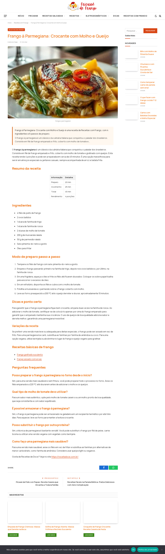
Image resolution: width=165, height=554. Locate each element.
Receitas (74, 16)
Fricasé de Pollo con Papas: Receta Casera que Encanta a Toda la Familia (37, 483)
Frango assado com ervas (29, 359)
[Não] (161, 549)
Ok (133, 550)
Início (21, 16)
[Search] (160, 16)
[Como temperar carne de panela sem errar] (131, 85)
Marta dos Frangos (13, 42)
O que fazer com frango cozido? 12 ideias (148, 100)
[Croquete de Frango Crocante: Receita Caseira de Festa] (100, 512)
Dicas (116, 16)
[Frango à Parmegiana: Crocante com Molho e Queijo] (63, 82)
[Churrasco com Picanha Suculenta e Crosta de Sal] (131, 66)
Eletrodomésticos (96, 16)
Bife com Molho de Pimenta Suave (148, 52)
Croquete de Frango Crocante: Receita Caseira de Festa (97, 528)
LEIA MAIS (13, 535)
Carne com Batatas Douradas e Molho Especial (148, 115)
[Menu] (5, 16)
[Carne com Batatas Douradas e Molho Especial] (131, 115)
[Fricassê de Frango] (82, 6)
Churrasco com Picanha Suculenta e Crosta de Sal (147, 68)
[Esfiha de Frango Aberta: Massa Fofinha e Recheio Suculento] (63, 512)
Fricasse (33, 16)
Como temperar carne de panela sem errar (147, 85)
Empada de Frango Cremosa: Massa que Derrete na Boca (24, 528)
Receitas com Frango (135, 16)
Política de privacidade (147, 550)
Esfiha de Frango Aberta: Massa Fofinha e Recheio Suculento (60, 528)
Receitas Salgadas (52, 16)
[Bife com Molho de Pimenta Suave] (131, 54)
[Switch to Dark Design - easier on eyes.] (155, 16)
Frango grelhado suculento (30, 354)
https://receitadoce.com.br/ (64, 456)
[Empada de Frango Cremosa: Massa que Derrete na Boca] (25, 512)
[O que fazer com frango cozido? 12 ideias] (131, 100)
